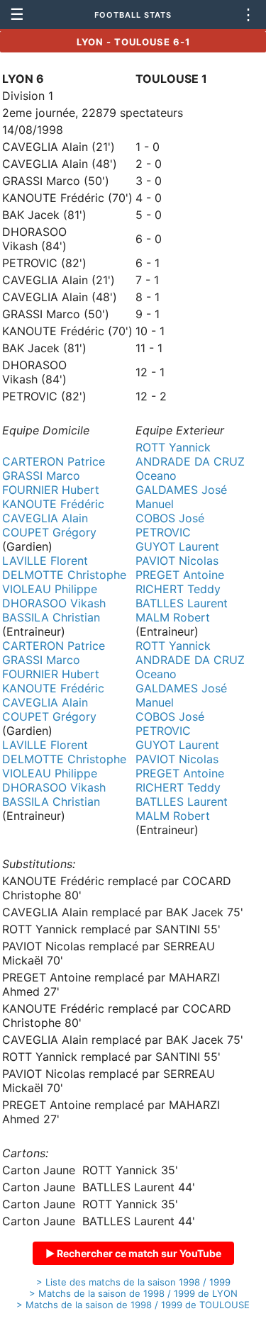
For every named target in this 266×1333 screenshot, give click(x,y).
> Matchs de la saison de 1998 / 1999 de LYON (133, 1293)
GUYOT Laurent (177, 546)
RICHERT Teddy (178, 589)
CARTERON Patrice (53, 461)
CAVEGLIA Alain (45, 518)
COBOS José (169, 518)
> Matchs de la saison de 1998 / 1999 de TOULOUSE (133, 1304)
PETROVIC (163, 532)
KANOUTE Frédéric (53, 504)
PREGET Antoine (179, 575)
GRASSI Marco (41, 475)
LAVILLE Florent (45, 560)
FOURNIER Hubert (50, 490)
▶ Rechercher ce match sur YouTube (133, 1253)
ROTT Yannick (173, 447)
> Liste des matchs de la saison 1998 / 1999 (133, 1282)
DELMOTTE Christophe (64, 575)
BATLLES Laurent (181, 603)
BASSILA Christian (51, 617)
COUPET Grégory (49, 532)
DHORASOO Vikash (54, 603)
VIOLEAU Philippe (49, 589)
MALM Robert (172, 617)
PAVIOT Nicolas (176, 560)
